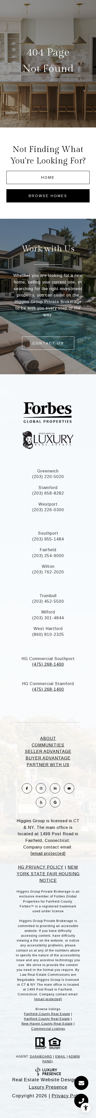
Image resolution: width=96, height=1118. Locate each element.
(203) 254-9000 (48, 556)
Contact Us (48, 343)
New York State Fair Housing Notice (48, 873)
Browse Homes (48, 196)
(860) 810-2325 (48, 634)
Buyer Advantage (48, 758)
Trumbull (48, 596)
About (48, 738)
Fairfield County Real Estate (47, 1014)
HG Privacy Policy (40, 867)
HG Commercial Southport (48, 659)
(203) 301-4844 (48, 618)
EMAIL (60, 1056)
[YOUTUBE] (69, 788)
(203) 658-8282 (48, 493)
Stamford (48, 487)
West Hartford (48, 628)
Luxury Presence (48, 1087)
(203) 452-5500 (48, 601)
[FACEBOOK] (27, 788)
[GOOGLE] (55, 802)
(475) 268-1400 (48, 664)
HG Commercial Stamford (48, 684)
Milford (48, 612)
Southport (48, 533)
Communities (48, 745)
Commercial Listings (48, 1029)
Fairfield (48, 550)
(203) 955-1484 (48, 539)
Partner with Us (48, 765)
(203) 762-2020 (48, 572)
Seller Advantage (48, 751)
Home (48, 177)
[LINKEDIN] (55, 788)
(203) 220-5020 (48, 476)
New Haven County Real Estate (47, 1023)
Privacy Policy (68, 1095)
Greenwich (48, 471)
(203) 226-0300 (48, 510)
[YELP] (41, 802)
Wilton (48, 566)
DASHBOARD (41, 1056)
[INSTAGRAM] (41, 788)
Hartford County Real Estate (47, 1019)
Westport (48, 504)
